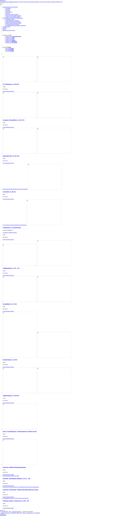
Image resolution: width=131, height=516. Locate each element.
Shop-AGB (19, 512)
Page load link (3, 515)
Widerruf (24, 512)
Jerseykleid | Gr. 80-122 (9, 191)
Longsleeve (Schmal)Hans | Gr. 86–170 (13, 120)
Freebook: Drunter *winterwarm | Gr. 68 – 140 (16, 501)
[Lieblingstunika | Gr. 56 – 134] (67, 253)
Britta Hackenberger (16, 511)
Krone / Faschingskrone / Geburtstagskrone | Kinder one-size (20, 431)
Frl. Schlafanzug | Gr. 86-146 (11, 84)
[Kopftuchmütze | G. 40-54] (67, 335)
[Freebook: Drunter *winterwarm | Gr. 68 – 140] (67, 498)
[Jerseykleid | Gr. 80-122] (67, 177)
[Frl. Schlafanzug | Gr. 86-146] (67, 69)
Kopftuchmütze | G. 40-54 (10, 359)
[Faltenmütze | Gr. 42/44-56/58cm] (67, 213)
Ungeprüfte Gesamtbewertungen (10, 232)
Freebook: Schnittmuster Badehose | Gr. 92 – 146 (16, 478)
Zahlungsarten (30, 512)
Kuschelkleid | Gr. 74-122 (10, 304)
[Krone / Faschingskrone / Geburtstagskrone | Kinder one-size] (67, 416)
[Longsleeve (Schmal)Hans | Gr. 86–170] (67, 105)
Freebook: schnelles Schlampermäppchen (14, 467)
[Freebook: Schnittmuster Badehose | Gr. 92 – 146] (67, 475)
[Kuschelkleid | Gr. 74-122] (67, 289)
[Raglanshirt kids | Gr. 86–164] (67, 141)
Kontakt (2, 512)
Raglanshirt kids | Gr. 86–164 (11, 156)
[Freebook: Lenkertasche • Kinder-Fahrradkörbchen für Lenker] (67, 487)
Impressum (7, 512)
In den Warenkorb (7, 91)
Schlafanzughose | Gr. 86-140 (11, 395)
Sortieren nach (13, 36)
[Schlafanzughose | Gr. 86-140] (67, 381)
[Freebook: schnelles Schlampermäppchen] (67, 452)
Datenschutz (13, 512)
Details (12, 91)
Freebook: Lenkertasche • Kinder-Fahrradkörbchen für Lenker (20, 489)
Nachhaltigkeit (37, 512)
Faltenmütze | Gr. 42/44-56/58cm (12, 227)
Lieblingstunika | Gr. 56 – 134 (11, 268)
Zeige (9, 48)
